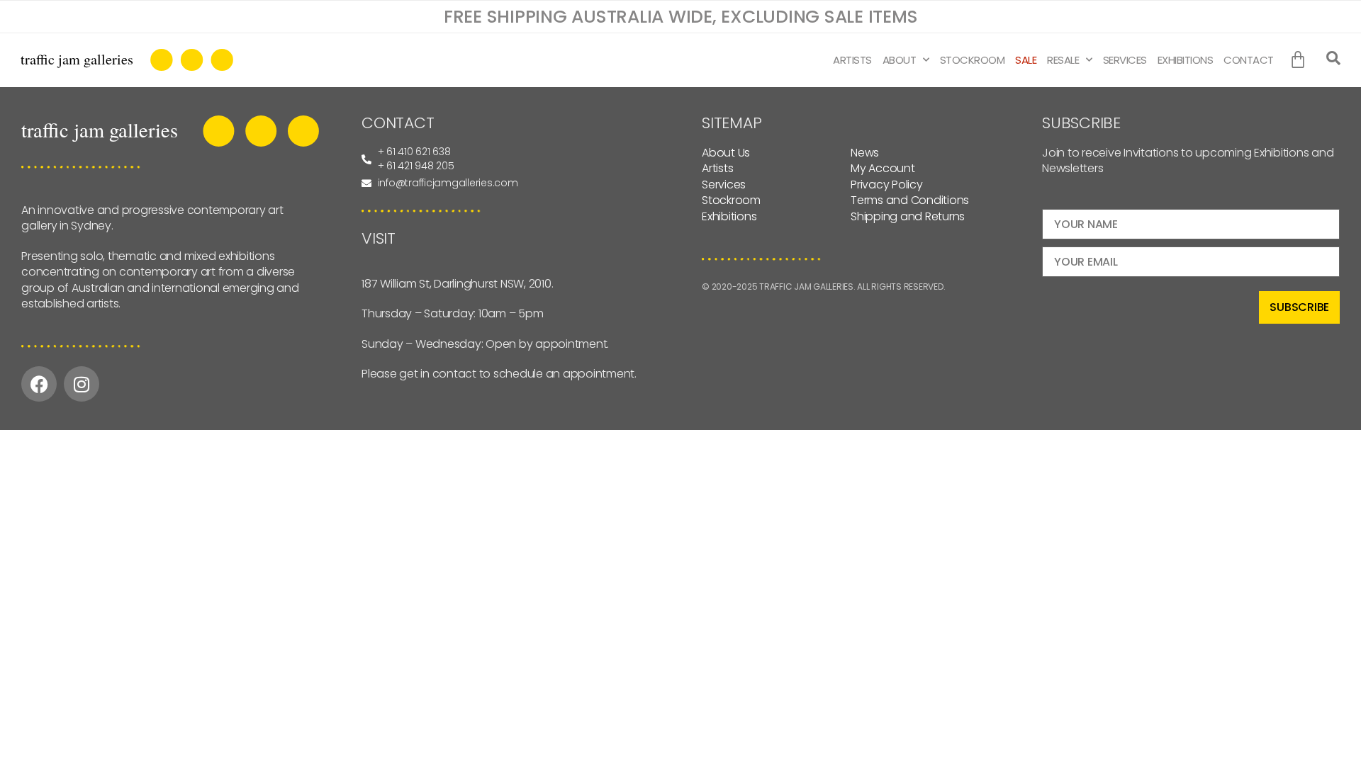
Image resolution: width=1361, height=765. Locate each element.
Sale (1025, 59)
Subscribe (1299, 307)
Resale (1063, 59)
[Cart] (1301, 60)
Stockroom (972, 59)
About (900, 59)
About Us (726, 152)
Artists (852, 59)
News (865, 152)
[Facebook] (39, 384)
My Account (883, 168)
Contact (1248, 59)
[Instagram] (81, 384)
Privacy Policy (887, 184)
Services (1125, 59)
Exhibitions (1186, 59)
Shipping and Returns (908, 216)
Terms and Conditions (910, 200)
